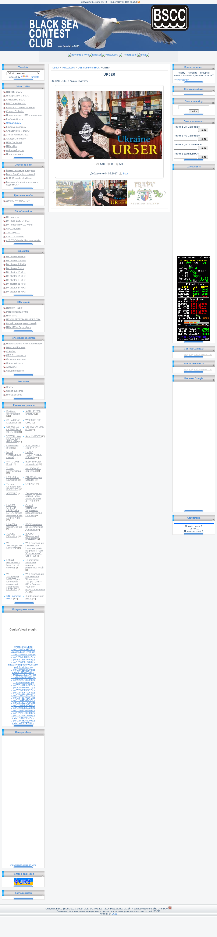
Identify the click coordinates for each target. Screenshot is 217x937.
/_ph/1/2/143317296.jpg (23, 703)
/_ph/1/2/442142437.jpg (23, 700)
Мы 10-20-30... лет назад (33, 469)
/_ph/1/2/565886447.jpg (23, 657)
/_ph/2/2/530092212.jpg (23, 690)
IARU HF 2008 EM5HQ (32, 412)
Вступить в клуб (80, 54)
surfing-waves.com (203, 354)
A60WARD (11, 493)
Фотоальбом (111, 54)
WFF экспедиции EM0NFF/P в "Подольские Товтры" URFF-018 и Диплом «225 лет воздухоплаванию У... (35, 583)
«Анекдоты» (182, 79)
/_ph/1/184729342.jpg (23, 718)
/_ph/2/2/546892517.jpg (23, 687)
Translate (34, 77)
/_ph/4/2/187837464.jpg (23, 659)
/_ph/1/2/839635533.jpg (23, 708)
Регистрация (129, 54)
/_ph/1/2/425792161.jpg (23, 697)
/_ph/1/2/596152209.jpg (23, 720)
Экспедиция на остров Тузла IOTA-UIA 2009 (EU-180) (33, 497)
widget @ (188, 354)
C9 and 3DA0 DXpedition (13, 421)
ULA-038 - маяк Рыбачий (14, 525)
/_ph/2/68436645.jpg (23, 682)
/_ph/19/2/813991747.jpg (23, 675)
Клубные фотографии (13, 412)
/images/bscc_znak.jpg (23, 652)
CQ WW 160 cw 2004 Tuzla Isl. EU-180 (13, 429)
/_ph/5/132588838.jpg (23, 672)
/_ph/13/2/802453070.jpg (23, 654)
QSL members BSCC (89, 67)
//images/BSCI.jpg (23, 647)
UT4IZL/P (30, 484)
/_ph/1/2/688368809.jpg (23, 710)
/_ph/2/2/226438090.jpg (23, 680)
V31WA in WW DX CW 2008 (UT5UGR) (13, 439)
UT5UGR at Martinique (12, 478)
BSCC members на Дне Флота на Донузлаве (34, 527)
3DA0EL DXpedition (11, 534)
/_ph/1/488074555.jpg (23, 723)
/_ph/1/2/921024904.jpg (23, 669)
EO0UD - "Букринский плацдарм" (32, 536)
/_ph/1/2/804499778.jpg (23, 649)
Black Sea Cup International (33, 462)
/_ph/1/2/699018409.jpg (23, 662)
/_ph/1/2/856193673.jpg (23, 695)
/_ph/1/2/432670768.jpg (23, 692)
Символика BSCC (12, 446)
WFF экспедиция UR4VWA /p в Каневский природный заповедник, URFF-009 (13, 581)
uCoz (114, 913)
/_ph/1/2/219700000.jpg (23, 713)
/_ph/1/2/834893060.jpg (23, 705)
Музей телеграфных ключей (13, 455)
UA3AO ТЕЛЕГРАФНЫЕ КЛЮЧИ (33, 455)
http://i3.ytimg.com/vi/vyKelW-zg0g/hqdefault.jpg (23, 665)
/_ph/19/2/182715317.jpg (23, 677)
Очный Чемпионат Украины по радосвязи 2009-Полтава (34, 510)
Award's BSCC (33, 436)
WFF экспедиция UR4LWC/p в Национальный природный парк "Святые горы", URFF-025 (34, 549)
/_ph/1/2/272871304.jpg (23, 715)
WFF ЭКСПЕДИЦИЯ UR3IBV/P (14, 545)
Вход (143, 54)
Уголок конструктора (13, 469)
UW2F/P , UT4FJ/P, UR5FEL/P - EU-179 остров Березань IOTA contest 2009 (14, 511)
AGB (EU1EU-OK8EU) (32, 446)
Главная (96, 54)
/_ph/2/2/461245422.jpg (23, 685)
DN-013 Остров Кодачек (33, 478)
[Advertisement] (193, 446)
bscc (125, 173)
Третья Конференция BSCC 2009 (13, 486)
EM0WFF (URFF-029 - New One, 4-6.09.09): (13, 564)
